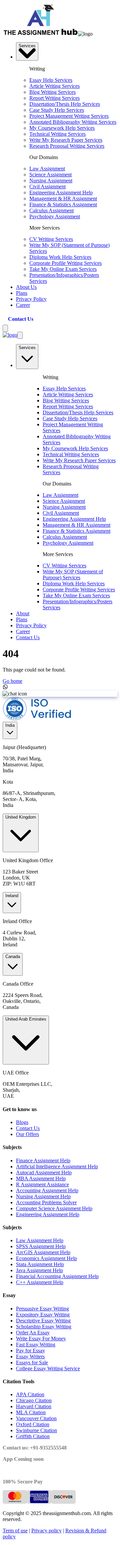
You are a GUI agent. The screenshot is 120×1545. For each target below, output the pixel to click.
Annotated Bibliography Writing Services (72, 122)
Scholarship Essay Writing (43, 1326)
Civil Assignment (47, 186)
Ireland (11, 895)
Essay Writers (30, 1356)
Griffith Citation (33, 1436)
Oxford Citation (32, 1424)
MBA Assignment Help (41, 1178)
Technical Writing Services (57, 134)
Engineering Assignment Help (61, 192)
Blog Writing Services (52, 92)
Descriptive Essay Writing (43, 1320)
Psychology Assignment (54, 216)
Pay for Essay (30, 1350)
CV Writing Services (51, 239)
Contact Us (20, 319)
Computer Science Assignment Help (54, 1208)
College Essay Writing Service (48, 1368)
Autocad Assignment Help (44, 1172)
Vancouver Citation (36, 1418)
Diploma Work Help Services (60, 257)
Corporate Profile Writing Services (65, 263)
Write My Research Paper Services (65, 140)
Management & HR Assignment (63, 198)
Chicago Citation (34, 1400)
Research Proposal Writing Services (66, 146)
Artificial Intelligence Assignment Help (57, 1166)
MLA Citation (31, 1412)
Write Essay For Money (41, 1338)
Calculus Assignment (51, 210)
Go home (12, 681)
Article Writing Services (54, 86)
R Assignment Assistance (42, 1184)
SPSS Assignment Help (41, 1246)
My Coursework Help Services (62, 128)
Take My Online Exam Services (63, 269)
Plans (21, 293)
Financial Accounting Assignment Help (57, 1276)
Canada (12, 956)
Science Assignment (50, 174)
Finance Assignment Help (43, 1160)
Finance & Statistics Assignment (63, 204)
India (10, 725)
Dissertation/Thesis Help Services (64, 104)
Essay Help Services (50, 80)
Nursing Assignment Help (43, 1196)
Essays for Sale (32, 1362)
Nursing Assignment (50, 180)
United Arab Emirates (25, 1019)
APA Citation (30, 1394)
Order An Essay (33, 1332)
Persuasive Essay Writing (42, 1308)
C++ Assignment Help (39, 1282)
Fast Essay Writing (35, 1344)
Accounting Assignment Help (47, 1190)
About (22, 613)
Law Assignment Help (39, 1240)
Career (23, 305)
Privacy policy (46, 1530)
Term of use (15, 1530)
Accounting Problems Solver (46, 1202)
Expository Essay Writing (43, 1314)
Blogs (22, 1122)
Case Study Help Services (56, 110)
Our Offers (27, 1134)
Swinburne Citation (36, 1430)
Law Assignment (47, 168)
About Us (26, 287)
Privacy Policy (31, 299)
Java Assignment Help (39, 1270)
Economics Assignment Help (46, 1258)
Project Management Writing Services (69, 116)
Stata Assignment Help (40, 1264)
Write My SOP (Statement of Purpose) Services (73, 574)
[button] (85, 34)
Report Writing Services (54, 98)
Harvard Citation (33, 1406)
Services (27, 45)
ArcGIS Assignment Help (43, 1252)
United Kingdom (20, 817)
